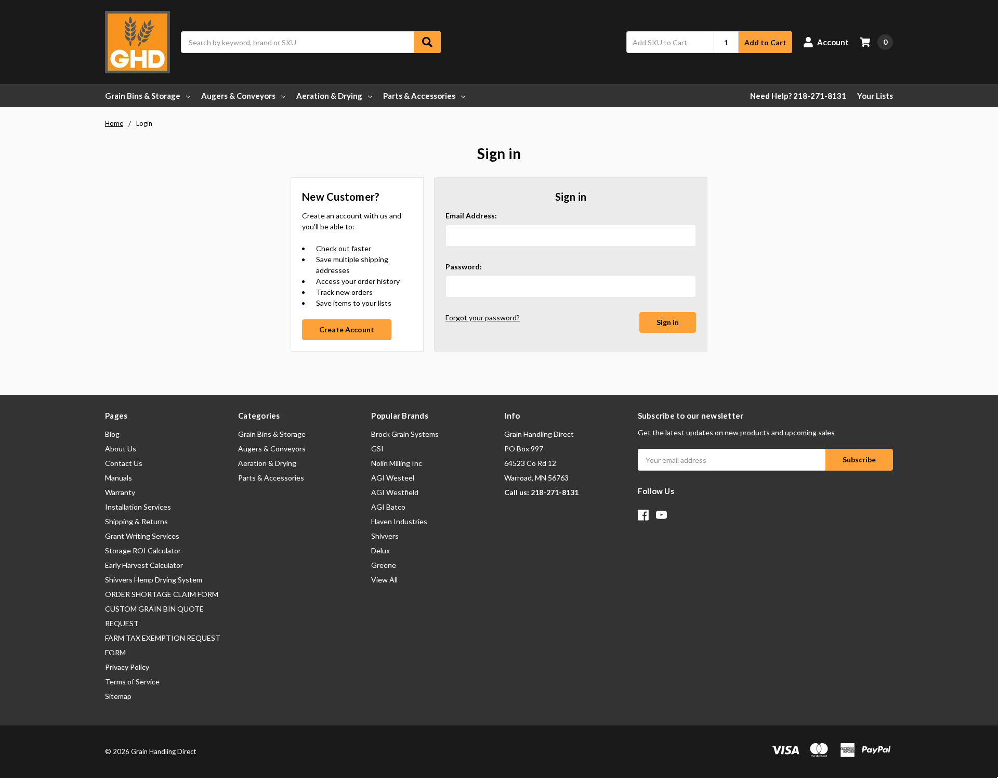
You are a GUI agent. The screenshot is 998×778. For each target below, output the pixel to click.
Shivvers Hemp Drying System (153, 579)
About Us (120, 448)
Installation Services (138, 506)
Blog (112, 434)
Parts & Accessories (419, 95)
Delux (380, 550)
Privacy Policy (127, 667)
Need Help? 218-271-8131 (798, 95)
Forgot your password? (482, 317)
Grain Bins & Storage (142, 95)
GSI (377, 448)
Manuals (118, 477)
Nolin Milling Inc (396, 463)
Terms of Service (132, 681)
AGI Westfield (394, 492)
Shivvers (385, 535)
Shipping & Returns (136, 521)
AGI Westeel (392, 477)
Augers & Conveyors (238, 95)
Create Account (346, 329)
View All (384, 579)
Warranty (120, 492)
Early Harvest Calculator (144, 565)
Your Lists (875, 95)
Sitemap (118, 696)
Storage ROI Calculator (143, 550)
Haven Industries (399, 521)
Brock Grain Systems (405, 434)
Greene (383, 565)
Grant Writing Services (142, 535)
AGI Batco (388, 506)
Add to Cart (765, 42)
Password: (463, 266)
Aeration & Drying (329, 95)
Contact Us (123, 463)
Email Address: (471, 215)
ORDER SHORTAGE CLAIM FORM (161, 594)
